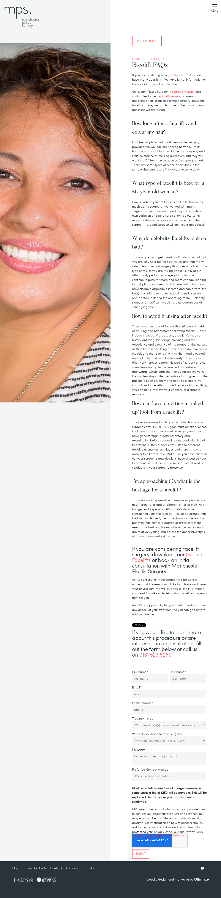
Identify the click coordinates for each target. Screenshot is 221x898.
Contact (91, 868)
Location (72, 868)
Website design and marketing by (178, 879)
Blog (15, 868)
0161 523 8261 (154, 654)
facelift (179, 75)
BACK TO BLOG (146, 41)
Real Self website (168, 96)
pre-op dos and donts (42, 868)
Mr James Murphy (181, 91)
